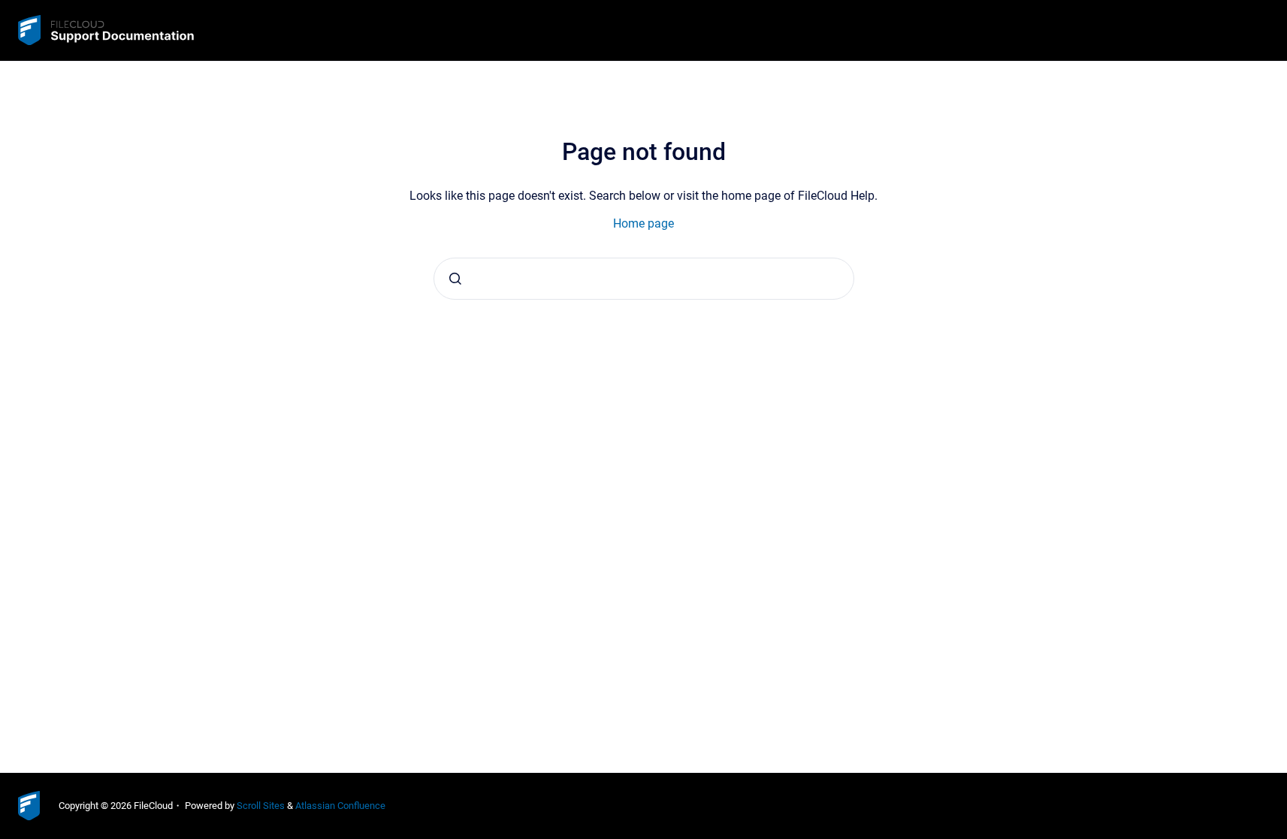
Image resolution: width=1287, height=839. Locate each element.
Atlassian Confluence (340, 805)
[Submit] (455, 279)
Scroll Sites (261, 805)
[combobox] (643, 278)
